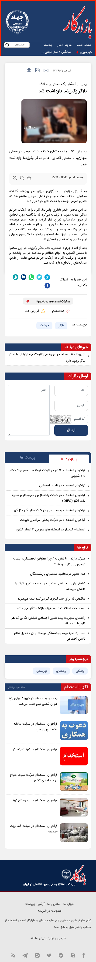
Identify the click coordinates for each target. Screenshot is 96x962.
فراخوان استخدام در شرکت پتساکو (35, 749)
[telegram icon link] (25, 955)
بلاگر (61, 325)
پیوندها (48, 45)
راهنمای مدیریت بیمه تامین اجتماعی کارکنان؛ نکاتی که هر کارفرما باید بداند (48, 620)
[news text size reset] (22, 179)
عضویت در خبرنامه (50, 911)
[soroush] (16, 277)
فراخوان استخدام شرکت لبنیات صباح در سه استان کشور (34, 777)
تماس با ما (54, 904)
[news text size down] (15, 179)
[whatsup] (31, 277)
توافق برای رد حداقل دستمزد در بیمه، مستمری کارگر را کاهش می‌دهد (50, 586)
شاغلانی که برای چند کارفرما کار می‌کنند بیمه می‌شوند (51, 599)
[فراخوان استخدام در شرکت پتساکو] (74, 756)
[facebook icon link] (83, 955)
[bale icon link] (60, 955)
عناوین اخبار (65, 45)
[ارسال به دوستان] (45, 70)
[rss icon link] (13, 955)
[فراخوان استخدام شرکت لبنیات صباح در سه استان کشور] (74, 781)
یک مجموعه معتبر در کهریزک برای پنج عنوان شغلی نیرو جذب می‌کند (33, 701)
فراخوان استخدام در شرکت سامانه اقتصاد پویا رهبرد (36, 726)
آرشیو (41, 904)
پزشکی (80, 671)
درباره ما (68, 904)
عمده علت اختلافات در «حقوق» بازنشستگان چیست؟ (51, 608)
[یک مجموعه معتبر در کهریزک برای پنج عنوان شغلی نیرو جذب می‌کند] (74, 705)
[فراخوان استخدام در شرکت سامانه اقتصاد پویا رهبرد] (74, 730)
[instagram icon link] (37, 955)
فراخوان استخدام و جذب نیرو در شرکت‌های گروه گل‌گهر (49, 510)
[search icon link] (7, 45)
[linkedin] (24, 277)
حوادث (44, 325)
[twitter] (39, 277)
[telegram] (47, 277)
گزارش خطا (32, 311)
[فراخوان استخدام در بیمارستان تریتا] (74, 807)
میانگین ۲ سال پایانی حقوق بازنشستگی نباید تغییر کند (37, 52)
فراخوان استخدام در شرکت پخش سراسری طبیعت (52, 520)
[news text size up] (29, 179)
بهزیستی (41, 671)
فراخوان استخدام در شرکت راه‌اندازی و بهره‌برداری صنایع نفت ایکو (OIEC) (48, 498)
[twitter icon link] (49, 955)
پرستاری (61, 671)
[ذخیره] (37, 70)
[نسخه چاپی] (28, 70)
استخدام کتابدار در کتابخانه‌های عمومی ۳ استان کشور (50, 530)
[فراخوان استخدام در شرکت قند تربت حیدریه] (74, 832)
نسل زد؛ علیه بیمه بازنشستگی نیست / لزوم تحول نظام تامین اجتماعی (49, 636)
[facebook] (47, 286)
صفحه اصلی (84, 45)
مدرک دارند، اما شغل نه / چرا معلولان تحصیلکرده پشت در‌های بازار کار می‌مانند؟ (49, 561)
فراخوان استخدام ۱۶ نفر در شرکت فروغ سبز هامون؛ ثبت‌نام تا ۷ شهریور (47, 473)
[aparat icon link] (72, 955)
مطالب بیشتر (16, 687)
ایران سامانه (38, 938)
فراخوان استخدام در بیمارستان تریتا (35, 800)
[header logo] (77, 22)
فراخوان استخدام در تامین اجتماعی (62, 485)
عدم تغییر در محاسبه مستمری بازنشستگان (57, 574)
